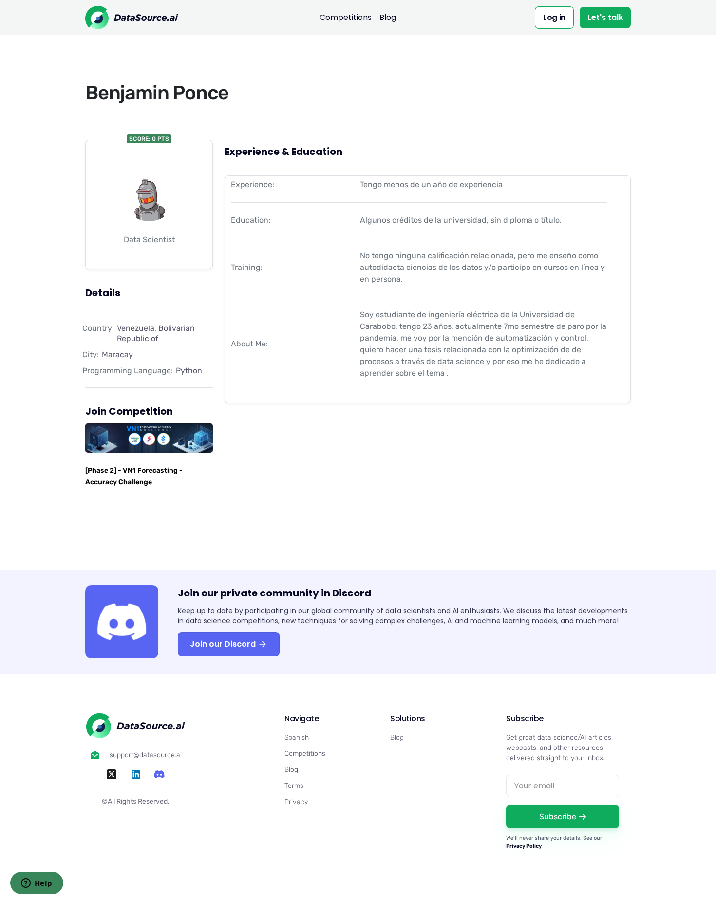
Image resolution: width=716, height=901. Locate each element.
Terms (293, 786)
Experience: (252, 184)
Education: (250, 220)
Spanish (296, 737)
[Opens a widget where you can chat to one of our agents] (36, 884)
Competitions (346, 17)
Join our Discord (224, 644)
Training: (247, 267)
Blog (387, 17)
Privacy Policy (524, 846)
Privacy (296, 802)
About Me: (249, 343)
